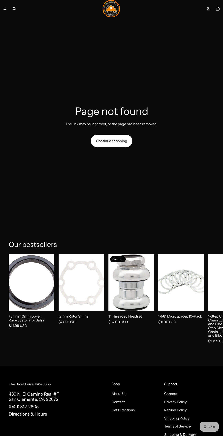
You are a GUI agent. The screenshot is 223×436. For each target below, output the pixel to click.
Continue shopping (111, 141)
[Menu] (5, 9)
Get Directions (123, 410)
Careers (170, 393)
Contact (118, 401)
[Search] (14, 8)
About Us (119, 393)
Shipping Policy (176, 418)
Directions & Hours (28, 413)
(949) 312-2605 (24, 406)
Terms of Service (177, 426)
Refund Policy (175, 410)
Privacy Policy (175, 401)
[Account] (208, 8)
